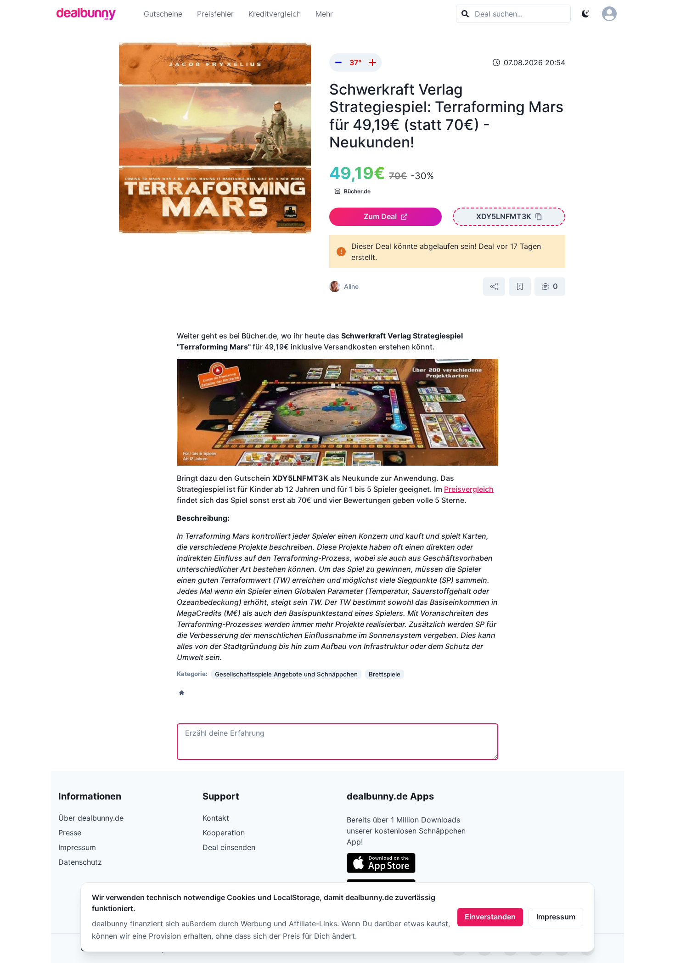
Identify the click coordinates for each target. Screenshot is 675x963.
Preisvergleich (469, 489)
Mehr (324, 13)
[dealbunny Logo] (89, 14)
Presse (69, 832)
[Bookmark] (520, 286)
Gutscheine (163, 13)
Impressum (555, 916)
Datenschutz (80, 862)
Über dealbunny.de (91, 817)
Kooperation (223, 832)
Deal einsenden (228, 847)
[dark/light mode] (585, 14)
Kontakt (215, 817)
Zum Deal (380, 216)
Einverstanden (490, 916)
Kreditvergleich (274, 13)
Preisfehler (215, 13)
